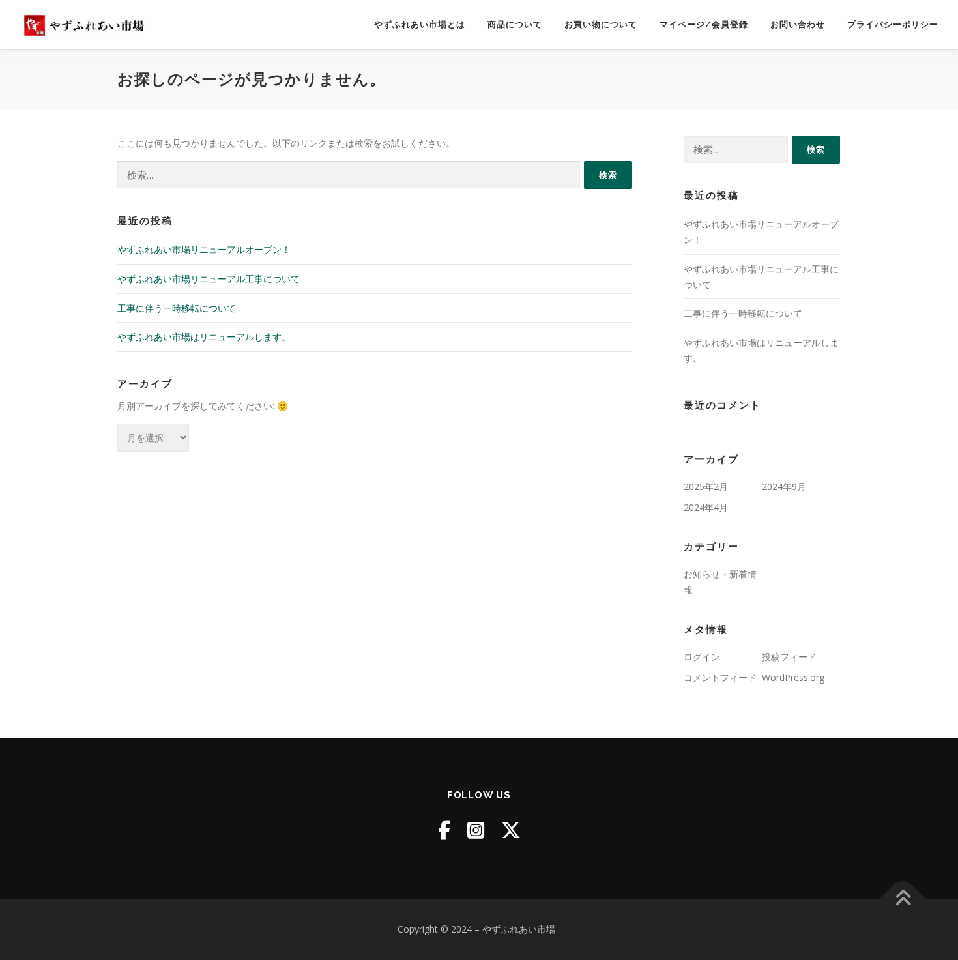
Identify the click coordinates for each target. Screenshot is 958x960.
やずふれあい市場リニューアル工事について (208, 278)
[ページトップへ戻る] (903, 899)
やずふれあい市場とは (419, 24)
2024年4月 (706, 507)
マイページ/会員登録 (704, 24)
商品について (514, 24)
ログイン (702, 656)
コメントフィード (720, 677)
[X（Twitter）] (511, 830)
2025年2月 (706, 486)
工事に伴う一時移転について (176, 308)
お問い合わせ (797, 24)
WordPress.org (793, 677)
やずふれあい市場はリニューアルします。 (204, 336)
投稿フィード (789, 656)
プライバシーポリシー (892, 24)
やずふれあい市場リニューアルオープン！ (204, 249)
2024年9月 (784, 486)
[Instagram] (475, 830)
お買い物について (600, 24)
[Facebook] (444, 830)
